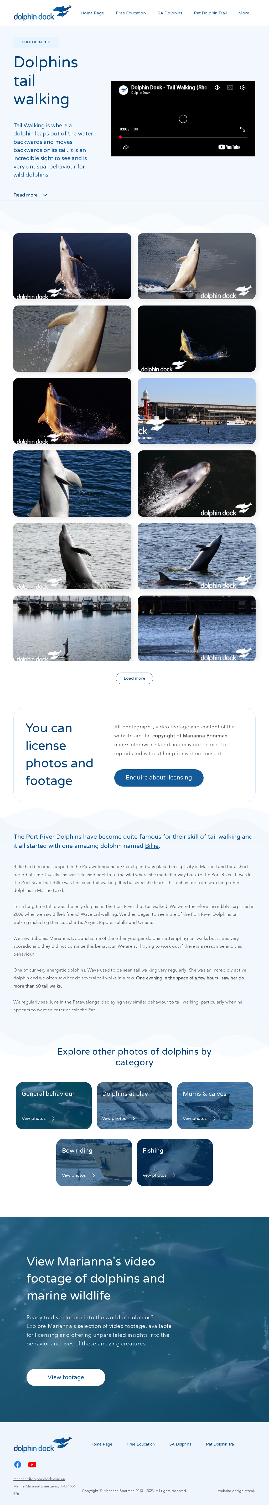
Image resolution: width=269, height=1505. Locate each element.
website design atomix (237, 1490)
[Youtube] (32, 1464)
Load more (134, 678)
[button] (129, 13)
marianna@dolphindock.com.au (39, 1478)
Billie (152, 846)
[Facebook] (17, 1464)
